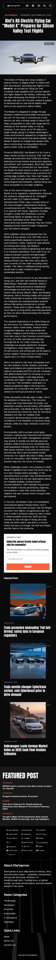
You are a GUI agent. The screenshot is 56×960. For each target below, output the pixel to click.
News (7, 936)
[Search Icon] (50, 5)
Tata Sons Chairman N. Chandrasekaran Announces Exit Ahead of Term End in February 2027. (26, 806)
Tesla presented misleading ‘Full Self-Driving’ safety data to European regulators (27, 631)
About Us (9, 940)
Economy (6, 801)
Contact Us (9, 945)
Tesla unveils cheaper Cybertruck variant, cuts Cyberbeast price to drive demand (25, 690)
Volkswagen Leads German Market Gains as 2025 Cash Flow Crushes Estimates (26, 750)
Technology (7, 783)
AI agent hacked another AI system (20, 796)
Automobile (11, 15)
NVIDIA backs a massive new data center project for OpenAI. (27, 787)
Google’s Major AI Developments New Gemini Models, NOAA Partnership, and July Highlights (26, 818)
